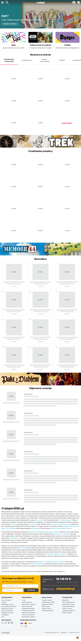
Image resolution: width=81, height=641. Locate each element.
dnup (13, 45)
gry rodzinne (32, 524)
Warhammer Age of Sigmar (50, 532)
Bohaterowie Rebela (28, 610)
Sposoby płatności (7, 610)
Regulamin (64, 632)
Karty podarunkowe (68, 602)
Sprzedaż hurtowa (47, 604)
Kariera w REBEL (67, 612)
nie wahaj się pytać (65, 520)
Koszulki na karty (47, 600)
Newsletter (65, 600)
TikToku (55, 562)
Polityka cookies (67, 608)
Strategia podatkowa (68, 610)
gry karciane (35, 528)
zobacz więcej (66, 123)
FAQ (2, 617)
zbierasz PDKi (21, 548)
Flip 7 (4, 16)
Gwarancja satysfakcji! (28, 608)
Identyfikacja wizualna (28, 617)
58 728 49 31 (63, 579)
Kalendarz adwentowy (28, 612)
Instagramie (48, 562)
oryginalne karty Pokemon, (71, 526)
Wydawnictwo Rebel (48, 602)
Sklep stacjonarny (27, 606)
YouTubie (61, 562)
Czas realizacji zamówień (8, 606)
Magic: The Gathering (8, 528)
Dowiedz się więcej (9, 24)
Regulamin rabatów (7, 612)
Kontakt (3, 602)
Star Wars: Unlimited (56, 528)
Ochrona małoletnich (28, 615)
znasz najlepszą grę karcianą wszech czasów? (22, 19)
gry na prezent (39, 520)
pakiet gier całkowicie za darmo (56, 554)
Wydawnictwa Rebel (37, 564)
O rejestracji (5, 615)
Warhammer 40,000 (33, 532)
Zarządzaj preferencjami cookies (78, 637)
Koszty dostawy (6, 600)
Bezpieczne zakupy (7, 608)
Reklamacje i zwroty (7, 604)
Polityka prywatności (52, 632)
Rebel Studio (46, 606)
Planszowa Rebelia (47, 610)
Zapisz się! (31, 590)
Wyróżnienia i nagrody (29, 604)
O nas (23, 600)
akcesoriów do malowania (61, 534)
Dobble (68, 45)
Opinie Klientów (27, 602)
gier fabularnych (14, 538)
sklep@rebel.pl (65, 589)
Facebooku (40, 562)
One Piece (68, 528)
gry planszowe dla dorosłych (60, 524)
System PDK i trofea (68, 604)
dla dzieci (14, 524)
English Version (46, 608)
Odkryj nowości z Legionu (40, 45)
